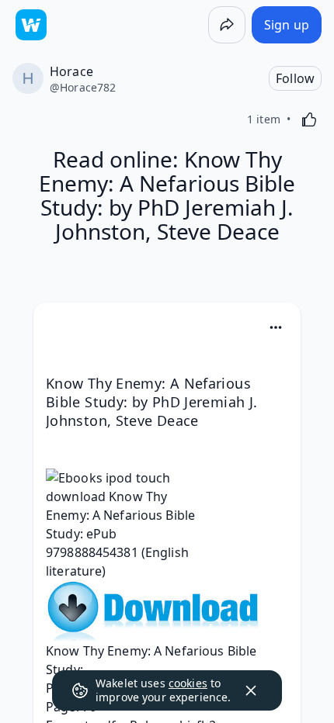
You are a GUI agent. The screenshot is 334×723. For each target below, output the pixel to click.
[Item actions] (275, 327)
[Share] (226, 24)
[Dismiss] (250, 690)
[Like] (309, 119)
